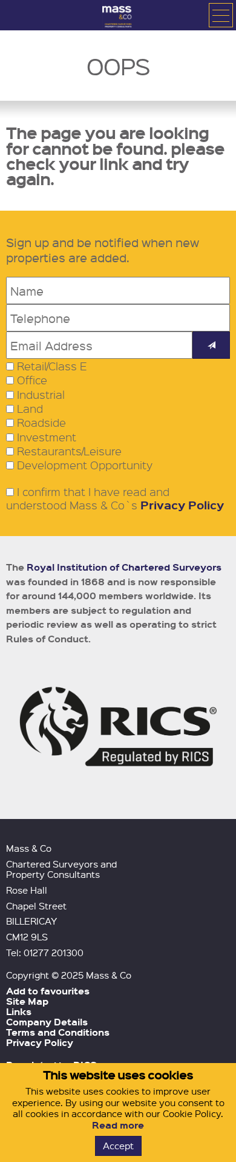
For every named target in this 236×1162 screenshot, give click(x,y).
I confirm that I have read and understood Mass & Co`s (115, 498)
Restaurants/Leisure (69, 451)
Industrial (41, 394)
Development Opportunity (84, 465)
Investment (46, 437)
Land (30, 408)
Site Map (27, 1001)
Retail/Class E (52, 366)
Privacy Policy (182, 504)
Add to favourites (48, 990)
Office (32, 380)
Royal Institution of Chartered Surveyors (124, 567)
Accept (118, 1146)
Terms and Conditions (58, 1032)
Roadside (41, 422)
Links (18, 1011)
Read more (118, 1125)
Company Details (47, 1021)
